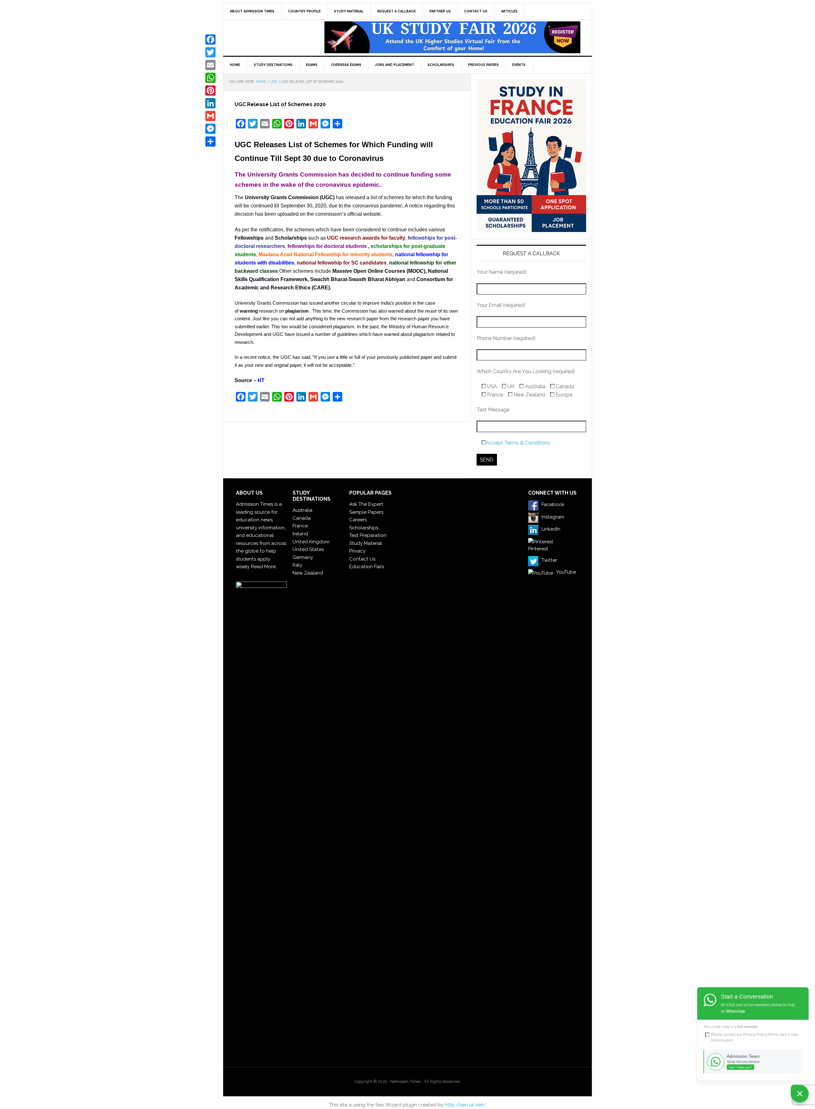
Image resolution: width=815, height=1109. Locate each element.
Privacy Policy (755, 1034)
